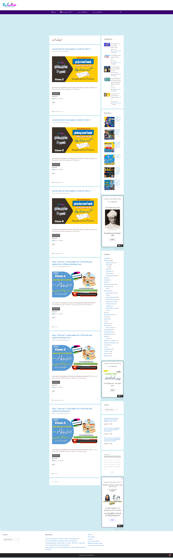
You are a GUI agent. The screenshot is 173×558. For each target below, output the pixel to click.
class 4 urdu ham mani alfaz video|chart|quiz (118, 156)
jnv (107, 289)
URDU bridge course (111, 308)
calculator (106, 258)
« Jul (112, 472)
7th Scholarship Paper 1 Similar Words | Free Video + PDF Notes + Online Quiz (117, 145)
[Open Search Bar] (121, 12)
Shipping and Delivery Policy (95, 543)
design (106, 278)
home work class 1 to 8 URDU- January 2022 (116, 45)
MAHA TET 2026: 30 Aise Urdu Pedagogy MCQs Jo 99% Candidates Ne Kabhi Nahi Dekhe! (117, 171)
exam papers (56, 111)
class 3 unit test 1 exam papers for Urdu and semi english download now (72, 410)
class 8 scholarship (97, 12)
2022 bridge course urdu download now (116, 57)
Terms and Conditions (93, 541)
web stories (109, 273)
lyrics (105, 317)
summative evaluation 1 (110, 341)
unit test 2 (61, 111)
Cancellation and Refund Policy (96, 545)
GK (108, 267)
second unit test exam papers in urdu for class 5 (71, 120)
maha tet (106, 319)
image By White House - (112, 229)
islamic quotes (109, 328)
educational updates (109, 284)
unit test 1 (56, 327)
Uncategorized (56, 400)
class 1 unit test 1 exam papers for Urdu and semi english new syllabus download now (72, 263)
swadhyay (108, 306)
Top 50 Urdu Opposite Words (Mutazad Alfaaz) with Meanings (118, 132)
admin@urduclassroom (116, 51)
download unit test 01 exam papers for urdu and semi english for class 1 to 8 (111, 420)
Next (57, 481)
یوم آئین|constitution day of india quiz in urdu (115, 69)
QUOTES (106, 325)
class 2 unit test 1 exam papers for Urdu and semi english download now (72, 336)
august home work (111, 293)
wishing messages (110, 276)
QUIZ (107, 265)
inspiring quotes (110, 263)
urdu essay (109, 271)
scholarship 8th (108, 332)
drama (105, 282)
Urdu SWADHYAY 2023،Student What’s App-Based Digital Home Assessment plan (116, 82)
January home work (111, 302)
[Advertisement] (86, 24)
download (106, 280)
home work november (111, 299)
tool (105, 347)
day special (107, 260)
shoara (105, 336)
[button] (75, 69)
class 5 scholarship (82, 12)
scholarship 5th (108, 330)
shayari (108, 338)
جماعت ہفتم (109, 310)
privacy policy (91, 537)
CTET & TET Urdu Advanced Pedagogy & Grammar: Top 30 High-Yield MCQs (118, 183)
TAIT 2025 (107, 345)
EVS (107, 295)
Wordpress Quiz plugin (119, 248)
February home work (111, 297)
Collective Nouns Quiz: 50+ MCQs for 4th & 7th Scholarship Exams (118, 120)
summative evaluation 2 (110, 343)
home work (107, 291)
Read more (56, 93)
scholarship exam (108, 334)
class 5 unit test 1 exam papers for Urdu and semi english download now (112, 429)
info (105, 312)
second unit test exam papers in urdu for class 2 (71, 49)
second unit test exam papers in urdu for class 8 (71, 190)
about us (90, 535)
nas (105, 321)
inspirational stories (109, 315)
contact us (90, 539)
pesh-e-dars (107, 323)
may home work (110, 304)
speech (107, 269)
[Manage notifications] (170, 555)
